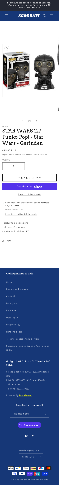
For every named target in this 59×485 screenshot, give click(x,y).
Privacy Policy (13, 324)
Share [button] (8, 240)
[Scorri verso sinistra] (22, 120)
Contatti (10, 296)
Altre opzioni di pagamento (29, 194)
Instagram (11, 303)
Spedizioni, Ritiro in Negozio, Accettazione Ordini (27, 347)
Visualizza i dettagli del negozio (21, 214)
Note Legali (12, 317)
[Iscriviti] (45, 413)
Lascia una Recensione (17, 289)
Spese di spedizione (22, 155)
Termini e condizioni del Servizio (22, 338)
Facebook (11, 310)
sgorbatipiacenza (24, 479)
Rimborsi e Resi (14, 331)
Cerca (9, 282)
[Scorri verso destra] (36, 120)
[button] (6, 15)
